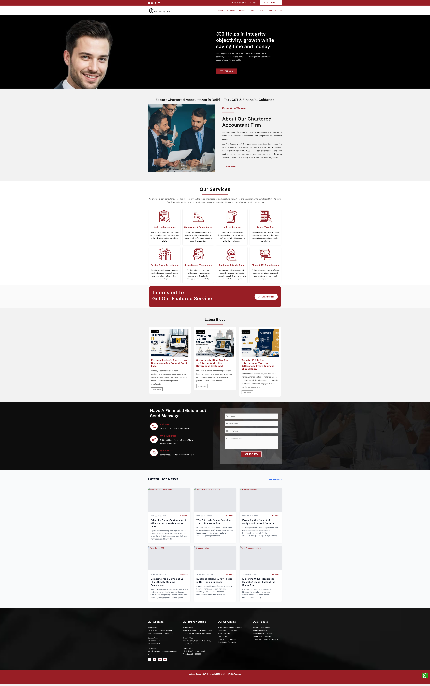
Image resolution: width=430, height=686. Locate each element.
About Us (231, 10)
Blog (253, 10)
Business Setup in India (231, 265)
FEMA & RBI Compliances (265, 265)
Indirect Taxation (232, 227)
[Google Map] (159, 3)
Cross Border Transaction (198, 265)
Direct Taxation (265, 227)
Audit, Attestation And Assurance (230, 627)
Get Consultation (266, 296)
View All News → (275, 479)
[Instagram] (152, 3)
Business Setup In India (261, 627)
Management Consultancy (198, 227)
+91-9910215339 (167, 429)
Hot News (184, 515)
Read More (157, 389)
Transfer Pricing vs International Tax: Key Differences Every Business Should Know (258, 364)
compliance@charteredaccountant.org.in (177, 455)
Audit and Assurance (165, 227)
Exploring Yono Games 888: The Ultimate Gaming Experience (166, 581)
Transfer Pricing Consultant (263, 633)
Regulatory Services (260, 630)
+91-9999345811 (182, 429)
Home (220, 10)
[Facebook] (149, 3)
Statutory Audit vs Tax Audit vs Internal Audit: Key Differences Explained (213, 363)
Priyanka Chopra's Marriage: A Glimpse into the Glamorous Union (168, 523)
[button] (270, 2)
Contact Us (271, 10)
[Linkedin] (156, 3)
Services (241, 10)
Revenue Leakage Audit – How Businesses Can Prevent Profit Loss (169, 363)
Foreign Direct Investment (164, 265)
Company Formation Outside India (265, 639)
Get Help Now (251, 454)
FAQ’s (261, 10)
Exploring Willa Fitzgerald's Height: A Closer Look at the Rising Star (258, 581)
